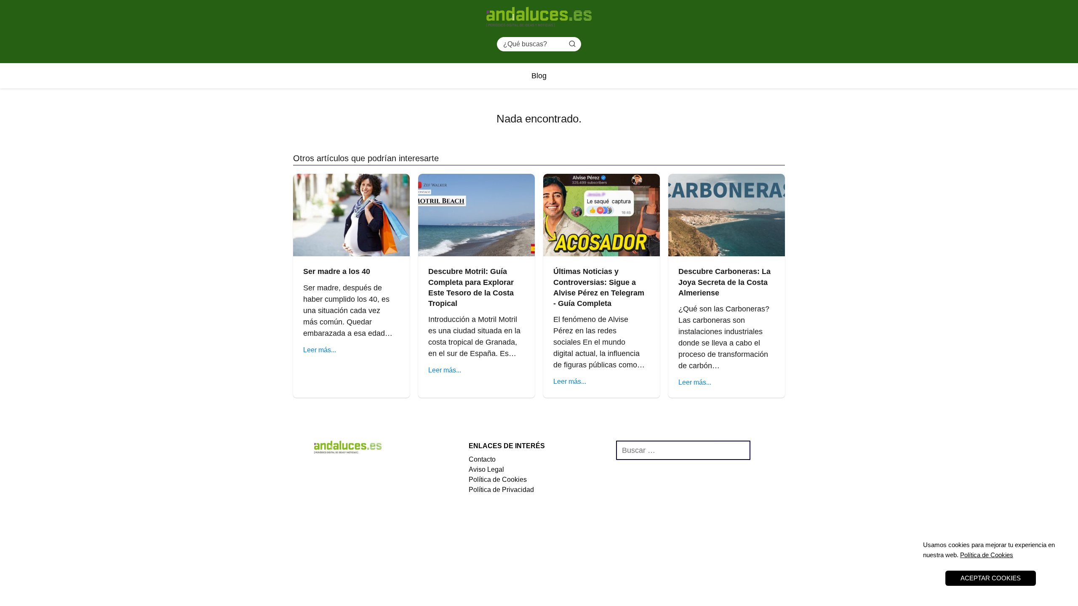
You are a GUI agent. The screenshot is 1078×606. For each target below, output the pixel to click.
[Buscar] (572, 43)
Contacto (482, 459)
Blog (539, 76)
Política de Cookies (498, 479)
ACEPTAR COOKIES (991, 578)
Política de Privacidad (501, 489)
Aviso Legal (486, 469)
